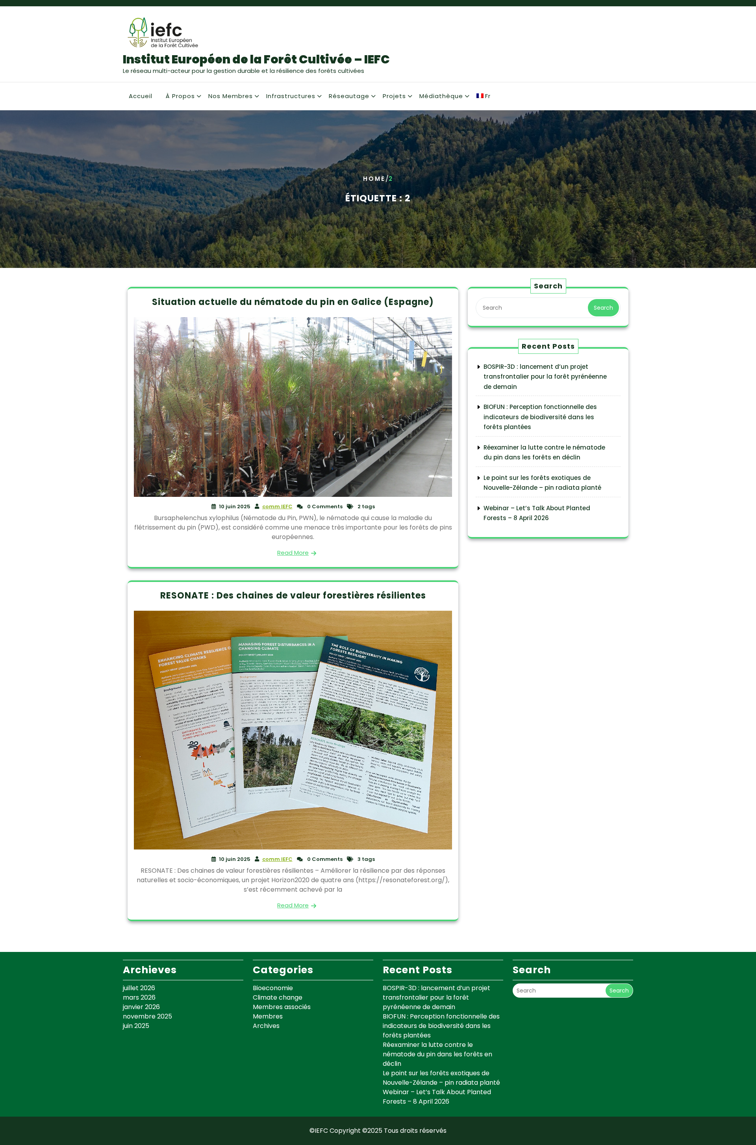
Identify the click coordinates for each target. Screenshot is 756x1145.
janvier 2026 (141, 1006)
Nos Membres (230, 96)
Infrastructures (290, 96)
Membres (268, 1016)
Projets (394, 96)
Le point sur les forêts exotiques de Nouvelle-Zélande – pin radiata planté (441, 1078)
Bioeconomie (273, 988)
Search (603, 308)
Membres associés (282, 1006)
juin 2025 (136, 1025)
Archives (266, 1025)
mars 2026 (139, 997)
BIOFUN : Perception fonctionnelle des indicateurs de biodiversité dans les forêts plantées (540, 417)
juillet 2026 (139, 988)
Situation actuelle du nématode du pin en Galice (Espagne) (293, 302)
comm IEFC (277, 506)
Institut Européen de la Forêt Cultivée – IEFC (256, 59)
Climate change (277, 997)
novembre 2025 (147, 1016)
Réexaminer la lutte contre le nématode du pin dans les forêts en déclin (437, 1054)
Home (374, 179)
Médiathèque (441, 96)
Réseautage (349, 96)
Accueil (140, 96)
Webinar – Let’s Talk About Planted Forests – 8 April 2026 (437, 1096)
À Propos (180, 96)
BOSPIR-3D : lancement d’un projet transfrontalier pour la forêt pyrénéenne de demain (545, 376)
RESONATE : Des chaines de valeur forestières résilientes (293, 595)
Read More (293, 552)
